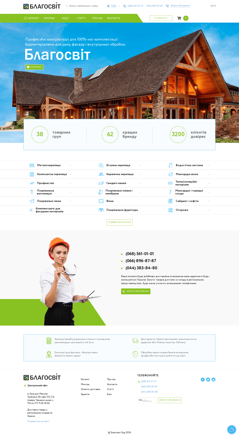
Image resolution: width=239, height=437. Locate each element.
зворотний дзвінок (138, 291)
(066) (154, 6)
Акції (65, 18)
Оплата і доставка (90, 389)
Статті (81, 18)
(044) (141, 268)
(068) (135, 6)
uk (212, 6)
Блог (109, 394)
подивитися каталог (119, 222)
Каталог (85, 379)
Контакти (113, 18)
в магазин (35, 67)
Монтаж (49, 18)
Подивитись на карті (38, 421)
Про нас (97, 18)
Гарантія (85, 394)
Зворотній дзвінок (180, 5)
